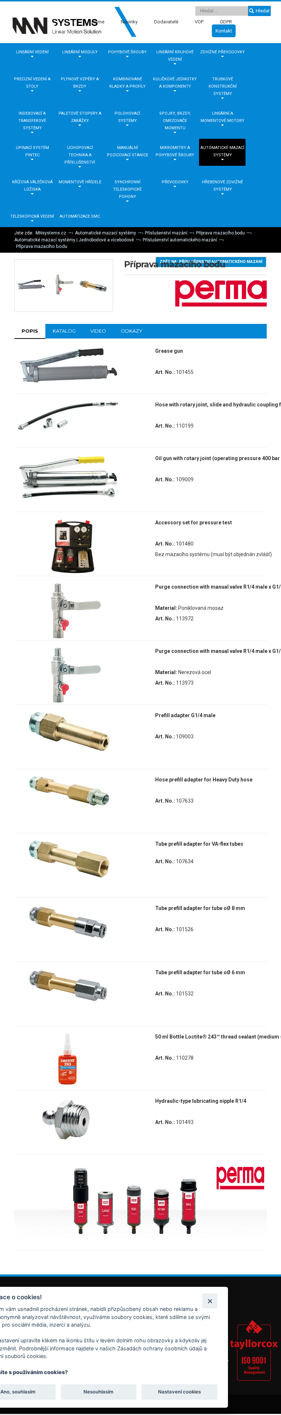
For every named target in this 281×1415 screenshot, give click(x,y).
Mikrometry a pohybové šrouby (175, 151)
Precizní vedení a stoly (32, 83)
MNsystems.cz (50, 233)
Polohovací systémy (127, 117)
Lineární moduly (80, 52)
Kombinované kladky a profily (127, 83)
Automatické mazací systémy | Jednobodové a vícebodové (74, 239)
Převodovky (175, 182)
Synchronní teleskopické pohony (127, 189)
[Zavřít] (209, 1300)
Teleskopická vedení (32, 216)
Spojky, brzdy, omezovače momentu (175, 120)
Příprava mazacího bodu (220, 233)
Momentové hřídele (80, 182)
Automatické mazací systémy (222, 151)
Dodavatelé (166, 21)
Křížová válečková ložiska (32, 186)
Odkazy (131, 331)
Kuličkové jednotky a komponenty (175, 83)
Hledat (263, 11)
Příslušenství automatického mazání (180, 239)
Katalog (64, 331)
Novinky (129, 21)
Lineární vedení (32, 52)
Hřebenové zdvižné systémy (222, 186)
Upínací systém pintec (32, 151)
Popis (30, 331)
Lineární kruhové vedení (175, 56)
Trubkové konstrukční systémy (223, 86)
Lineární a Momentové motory (222, 117)
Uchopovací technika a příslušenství (79, 155)
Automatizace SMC (80, 216)
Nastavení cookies (179, 1392)
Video (98, 331)
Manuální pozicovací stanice (127, 151)
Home (97, 21)
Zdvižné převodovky (222, 52)
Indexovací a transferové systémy (32, 120)
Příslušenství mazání (166, 233)
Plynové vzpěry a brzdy (80, 83)
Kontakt (224, 31)
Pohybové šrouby (127, 52)
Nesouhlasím (98, 1392)
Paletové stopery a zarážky (80, 117)
